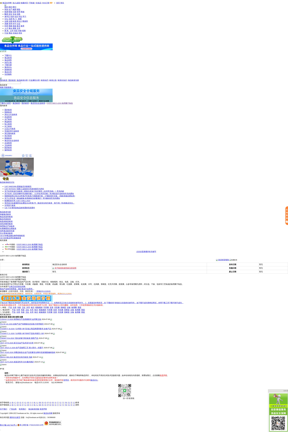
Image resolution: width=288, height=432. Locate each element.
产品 (10, 307)
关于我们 (3, 409)
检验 (10, 12)
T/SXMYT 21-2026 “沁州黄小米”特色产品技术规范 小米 (22, 333)
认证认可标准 (9, 129)
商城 (22, 12)
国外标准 (12, 80)
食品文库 (8, 72)
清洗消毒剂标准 (6, 224)
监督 (51, 307)
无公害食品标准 (6, 233)
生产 (10, 9)
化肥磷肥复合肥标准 (8, 228)
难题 (14, 9)
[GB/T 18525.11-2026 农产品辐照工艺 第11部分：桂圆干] (53, 348)
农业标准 (8, 117)
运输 (68, 307)
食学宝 (7, 16)
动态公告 (8, 62)
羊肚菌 (57, 307)
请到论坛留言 (14, 417)
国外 (10, 7)
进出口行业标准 (10, 114)
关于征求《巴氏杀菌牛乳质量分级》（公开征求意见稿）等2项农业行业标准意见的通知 (39, 194)
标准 (14, 21)
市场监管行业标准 (11, 131)
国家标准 (8, 112)
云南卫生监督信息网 (17, 286)
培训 (12, 16)
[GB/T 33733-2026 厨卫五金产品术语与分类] (44, 343)
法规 (10, 21)
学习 (24, 16)
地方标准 (8, 136)
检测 (6, 12)
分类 (14, 307)
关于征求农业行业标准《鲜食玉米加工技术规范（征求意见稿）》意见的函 (34, 191)
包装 (19, 307)
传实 (10, 14)
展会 (10, 28)
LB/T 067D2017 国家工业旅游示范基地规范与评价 (24, 189)
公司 (12, 31)
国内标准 (3, 80)
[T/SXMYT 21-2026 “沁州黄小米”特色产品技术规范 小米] (54, 333)
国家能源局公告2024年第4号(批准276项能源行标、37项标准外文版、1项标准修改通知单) (39, 196)
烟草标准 (8, 150)
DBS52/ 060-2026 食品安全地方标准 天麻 (16, 357)
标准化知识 (62, 80)
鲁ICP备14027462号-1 (8, 425)
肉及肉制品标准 (6, 221)
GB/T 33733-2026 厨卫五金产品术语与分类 (17, 343)
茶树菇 (63, 307)
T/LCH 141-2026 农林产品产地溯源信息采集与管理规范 (22, 324)
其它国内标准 (9, 133)
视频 (10, 26)
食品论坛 (8, 67)
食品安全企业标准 (38, 103)
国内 (6, 7)
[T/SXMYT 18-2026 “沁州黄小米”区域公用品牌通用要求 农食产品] (61, 329)
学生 (20, 16)
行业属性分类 (34, 80)
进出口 (19, 21)
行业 (6, 33)
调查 (14, 28)
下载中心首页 (5, 103)
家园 (20, 19)
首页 (58, 3)
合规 (6, 21)
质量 (6, 24)
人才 (6, 28)
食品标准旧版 (33, 409)
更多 (20, 33)
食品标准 (8, 58)
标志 (32, 307)
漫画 (14, 26)
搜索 (2, 87)
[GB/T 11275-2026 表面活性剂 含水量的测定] (44, 362)
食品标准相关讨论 (7, 182)
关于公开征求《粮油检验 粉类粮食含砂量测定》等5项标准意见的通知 (32, 198)
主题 (10, 19)
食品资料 (8, 60)
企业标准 (8, 143)
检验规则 (39, 307)
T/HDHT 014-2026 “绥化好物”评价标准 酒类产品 (19, 338)
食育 (22, 26)
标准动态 (44, 80)
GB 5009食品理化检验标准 (10, 238)
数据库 (25, 21)
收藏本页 (24, 3)
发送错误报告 (223, 260)
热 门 (15, 19)
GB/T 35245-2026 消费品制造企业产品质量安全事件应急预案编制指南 (27, 352)
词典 (18, 14)
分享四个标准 (9, 205)
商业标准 (8, 122)
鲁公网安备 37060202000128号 (31, 425)
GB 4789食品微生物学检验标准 (12, 236)
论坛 (6, 19)
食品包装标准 (5, 219)
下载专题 (8, 65)
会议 (16, 16)
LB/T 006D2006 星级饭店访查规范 (17, 186)
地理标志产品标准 (7, 226)
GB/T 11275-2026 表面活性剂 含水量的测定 (17, 362)
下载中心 (8, 55)
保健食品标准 (5, 214)
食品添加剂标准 (6, 217)
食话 (18, 26)
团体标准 (8, 70)
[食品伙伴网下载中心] (12, 43)
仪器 (14, 12)
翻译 (6, 14)
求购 (20, 31)
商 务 (6, 31)
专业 (14, 14)
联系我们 (22, 409)
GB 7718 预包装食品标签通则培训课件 (19, 208)
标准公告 (53, 80)
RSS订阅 (45, 3)
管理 (18, 12)
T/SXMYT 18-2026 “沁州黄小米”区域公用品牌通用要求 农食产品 (25, 329)
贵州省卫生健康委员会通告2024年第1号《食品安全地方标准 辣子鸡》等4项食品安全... (39, 203)
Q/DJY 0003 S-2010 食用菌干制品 (60, 103)
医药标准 (8, 148)
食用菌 (74, 307)
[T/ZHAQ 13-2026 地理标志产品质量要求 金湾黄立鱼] (51, 319)
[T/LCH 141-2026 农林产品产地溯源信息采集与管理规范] (54, 324)
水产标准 (8, 119)
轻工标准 (8, 124)
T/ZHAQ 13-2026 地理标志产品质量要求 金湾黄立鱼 (20, 319)
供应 (16, 31)
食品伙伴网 (6, 3)
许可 (14, 24)
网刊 (14, 7)
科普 (6, 26)
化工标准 (8, 126)
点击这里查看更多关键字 (146, 252)
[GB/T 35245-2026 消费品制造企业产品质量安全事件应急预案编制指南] (65, 352)
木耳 (28, 307)
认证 (18, 24)
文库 (18, 28)
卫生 (23, 307)
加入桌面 (16, 3)
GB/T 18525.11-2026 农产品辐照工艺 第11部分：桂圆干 (21, 348)
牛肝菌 (46, 307)
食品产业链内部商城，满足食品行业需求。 (17, 289)
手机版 (32, 3)
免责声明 (163, 375)
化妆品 (38, 3)
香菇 (79, 307)
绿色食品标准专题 (7, 231)
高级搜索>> (8, 87)
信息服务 (8, 74)
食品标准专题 (73, 80)
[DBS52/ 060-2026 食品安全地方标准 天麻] (42, 357)
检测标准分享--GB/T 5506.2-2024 (17, 201)
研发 (6, 9)
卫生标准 (8, 145)
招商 (24, 31)
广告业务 (13, 409)
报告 (18, 9)
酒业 (10, 33)
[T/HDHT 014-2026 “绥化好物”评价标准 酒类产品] (48, 338)
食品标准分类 (22, 80)
